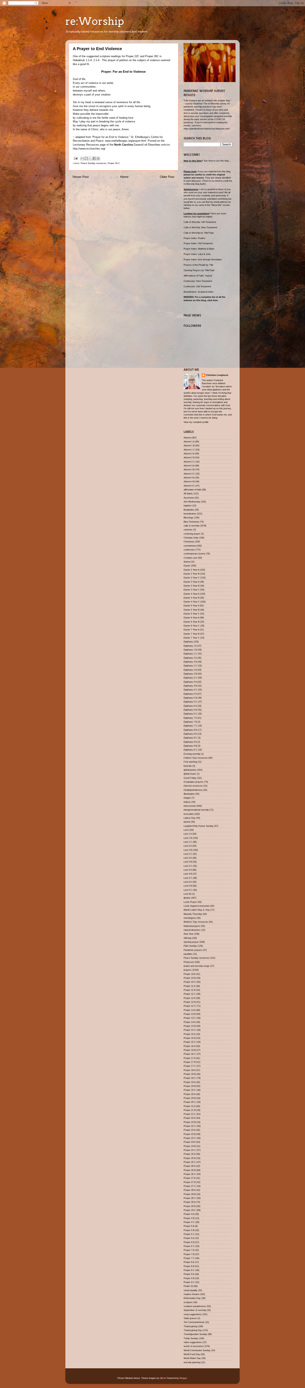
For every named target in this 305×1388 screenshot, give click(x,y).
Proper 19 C (190, 1090)
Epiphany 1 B (190, 649)
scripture (188, 1302)
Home (124, 177)
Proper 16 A (189, 1046)
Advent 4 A (189, 477)
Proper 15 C (190, 1042)
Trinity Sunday (191, 1338)
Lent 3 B (188, 862)
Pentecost (189, 962)
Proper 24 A (189, 1142)
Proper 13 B (190, 1014)
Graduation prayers (193, 782)
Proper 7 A (189, 1250)
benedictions (190, 513)
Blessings (188, 517)
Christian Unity (191, 537)
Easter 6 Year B (191, 621)
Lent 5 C (188, 890)
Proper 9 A (189, 1274)
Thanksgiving (190, 1326)
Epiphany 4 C (190, 689)
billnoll (163, 1378)
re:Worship (94, 21)
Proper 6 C (189, 1246)
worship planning (192, 1362)
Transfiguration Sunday (195, 1334)
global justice (190, 770)
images (187, 798)
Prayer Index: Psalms (194, 238)
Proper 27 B (190, 1182)
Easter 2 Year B (191, 573)
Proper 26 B (190, 1170)
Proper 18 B (190, 1074)
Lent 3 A (188, 858)
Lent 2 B (188, 850)
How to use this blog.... (219, 160)
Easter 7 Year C (192, 637)
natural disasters (192, 930)
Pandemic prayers (193, 950)
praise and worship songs (197, 966)
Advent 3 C (189, 473)
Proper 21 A (189, 1106)
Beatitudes (189, 509)
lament (187, 822)
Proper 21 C (190, 1114)
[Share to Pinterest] (98, 158)
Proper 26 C (114, 163)
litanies (187, 898)
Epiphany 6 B (190, 709)
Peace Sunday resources (93, 163)
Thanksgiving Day (193, 1330)
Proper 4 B (189, 1218)
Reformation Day (192, 1298)
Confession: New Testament (198, 281)
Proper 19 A (189, 1082)
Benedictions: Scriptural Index (199, 292)
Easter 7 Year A (191, 629)
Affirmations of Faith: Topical (198, 275)
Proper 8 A (189, 1262)
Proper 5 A (189, 1226)
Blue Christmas (191, 521)
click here (212, 300)
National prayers (192, 926)
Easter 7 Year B (191, 633)
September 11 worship (195, 1310)
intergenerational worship (196, 810)
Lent (186, 830)
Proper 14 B (190, 1026)
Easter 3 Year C (192, 589)
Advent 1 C (189, 449)
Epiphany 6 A (190, 706)
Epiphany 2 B (190, 661)
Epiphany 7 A (190, 718)
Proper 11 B (189, 990)
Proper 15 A (189, 1034)
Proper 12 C (190, 1006)
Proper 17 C (190, 1066)
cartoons (188, 529)
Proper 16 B (190, 1050)
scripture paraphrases (195, 1306)
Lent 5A (187, 894)
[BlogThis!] (86, 158)
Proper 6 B (189, 1242)
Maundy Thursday (193, 914)
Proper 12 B (190, 1002)
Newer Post (81, 177)
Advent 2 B (189, 457)
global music (190, 773)
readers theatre (191, 1294)
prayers (188, 970)
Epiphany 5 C (190, 701)
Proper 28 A (189, 1190)
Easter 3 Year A (191, 582)
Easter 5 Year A (191, 605)
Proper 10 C (190, 982)
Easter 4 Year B (191, 597)
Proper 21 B (190, 1110)
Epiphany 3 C (190, 677)
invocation (189, 814)
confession (189, 549)
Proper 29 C (190, 1210)
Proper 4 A (189, 1214)
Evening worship (192, 754)
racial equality (190, 1290)
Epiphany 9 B (190, 746)
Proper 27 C (190, 1186)
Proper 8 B (189, 1266)
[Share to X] (90, 158)
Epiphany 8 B (190, 730)
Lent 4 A (188, 870)
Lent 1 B (188, 838)
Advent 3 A (189, 465)
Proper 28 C (190, 1198)
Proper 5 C (189, 1234)
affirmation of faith (192, 489)
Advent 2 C (189, 461)
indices (187, 802)
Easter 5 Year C (192, 613)
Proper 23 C (190, 1138)
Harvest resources (193, 786)
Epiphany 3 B (190, 673)
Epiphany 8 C (190, 737)
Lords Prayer (190, 902)
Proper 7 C (189, 1258)
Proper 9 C (189, 1282)
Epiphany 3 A (190, 670)
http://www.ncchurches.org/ (89, 148)
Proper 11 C (190, 994)
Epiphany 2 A (190, 658)
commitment (190, 545)
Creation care (190, 557)
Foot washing (190, 761)
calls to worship (191, 525)
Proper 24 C (190, 1150)
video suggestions (193, 1342)
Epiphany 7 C (190, 725)
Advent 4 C (189, 485)
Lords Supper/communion (197, 906)
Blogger (183, 1378)
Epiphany (188, 641)
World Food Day (192, 1354)
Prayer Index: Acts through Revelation (203, 259)
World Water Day (192, 1358)
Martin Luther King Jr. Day (197, 910)
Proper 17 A (189, 1058)
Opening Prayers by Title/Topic (199, 270)
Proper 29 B (190, 1206)
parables (188, 954)
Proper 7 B (189, 1254)
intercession (190, 806)
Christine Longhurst (217, 375)
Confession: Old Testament (197, 286)
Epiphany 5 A (190, 694)
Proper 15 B (190, 1038)
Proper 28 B (190, 1194)
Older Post (167, 177)
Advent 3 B (189, 469)
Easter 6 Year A (191, 617)
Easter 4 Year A (191, 594)
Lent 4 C (188, 878)
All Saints (188, 493)
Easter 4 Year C (192, 601)
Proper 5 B (189, 1230)
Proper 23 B (190, 1134)
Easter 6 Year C (192, 625)
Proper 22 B (190, 1122)
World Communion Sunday (197, 1350)
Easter (187, 565)
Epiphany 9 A (190, 742)
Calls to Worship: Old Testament (200, 222)
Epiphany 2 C (190, 665)
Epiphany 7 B (190, 722)
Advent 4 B (189, 481)
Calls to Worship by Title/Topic (199, 233)
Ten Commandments (194, 1322)
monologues (190, 918)
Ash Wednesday (192, 501)
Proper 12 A (189, 998)
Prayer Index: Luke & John (197, 254)
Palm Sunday (190, 946)
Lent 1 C (188, 842)
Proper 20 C (190, 1102)
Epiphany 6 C (190, 713)
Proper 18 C (190, 1078)
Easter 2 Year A (191, 569)
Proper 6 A (189, 1238)
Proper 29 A (189, 1202)
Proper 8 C (189, 1270)
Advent (187, 437)
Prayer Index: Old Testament (198, 243)
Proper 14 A (189, 1022)
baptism (188, 505)
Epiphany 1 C (190, 653)
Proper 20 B (190, 1098)
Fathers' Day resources (196, 758)
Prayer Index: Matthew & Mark (199, 248)
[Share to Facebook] (94, 158)
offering (187, 938)
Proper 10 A (189, 974)
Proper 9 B (189, 1278)
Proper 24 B (190, 1146)
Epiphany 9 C (190, 749)
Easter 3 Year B (191, 585)
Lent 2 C (188, 854)
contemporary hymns (194, 553)
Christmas (189, 541)
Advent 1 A (189, 441)
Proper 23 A (189, 1130)
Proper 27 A (189, 1178)
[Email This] (82, 158)
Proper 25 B (190, 1158)
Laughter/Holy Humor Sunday (199, 826)
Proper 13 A (189, 1010)
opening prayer (191, 942)
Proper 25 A (189, 1154)
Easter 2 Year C (192, 577)
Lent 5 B (188, 886)
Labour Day (189, 818)
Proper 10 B (190, 978)
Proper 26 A (189, 1166)
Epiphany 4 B (190, 685)
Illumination (189, 794)
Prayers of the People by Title (198, 265)
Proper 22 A (189, 1118)
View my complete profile (196, 422)
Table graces (190, 1318)
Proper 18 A (189, 1070)
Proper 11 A (189, 986)
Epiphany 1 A (190, 646)
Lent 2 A (188, 846)
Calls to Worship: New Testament (200, 227)
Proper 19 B (190, 1086)
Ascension (189, 497)
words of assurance (194, 1346)
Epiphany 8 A (190, 734)
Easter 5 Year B (191, 609)
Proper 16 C (190, 1054)
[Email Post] (75, 158)
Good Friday (190, 778)
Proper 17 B (190, 1062)
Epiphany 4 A (190, 682)
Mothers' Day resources (196, 922)
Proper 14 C (190, 1030)
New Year (188, 934)
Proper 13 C (190, 1018)
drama (187, 561)
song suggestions (192, 1314)
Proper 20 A (189, 1094)
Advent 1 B (189, 445)
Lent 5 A (188, 882)
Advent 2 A (189, 453)
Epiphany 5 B (190, 697)
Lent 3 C (188, 866)
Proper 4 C (189, 1222)
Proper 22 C (190, 1126)
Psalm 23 (188, 1286)
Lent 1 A (188, 834)
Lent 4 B (188, 874)
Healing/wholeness (193, 790)
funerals (188, 766)
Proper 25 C (190, 1162)
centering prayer (192, 533)
